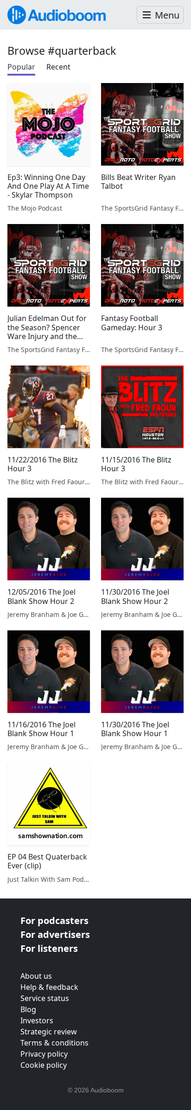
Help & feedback (49, 987)
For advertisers (55, 934)
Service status (44, 998)
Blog (28, 1009)
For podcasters (54, 920)
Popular (21, 67)
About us (36, 976)
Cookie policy (43, 1065)
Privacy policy (44, 1054)
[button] (160, 15)
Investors (36, 1020)
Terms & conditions (54, 1043)
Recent (58, 67)
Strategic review (48, 1032)
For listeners (49, 948)
